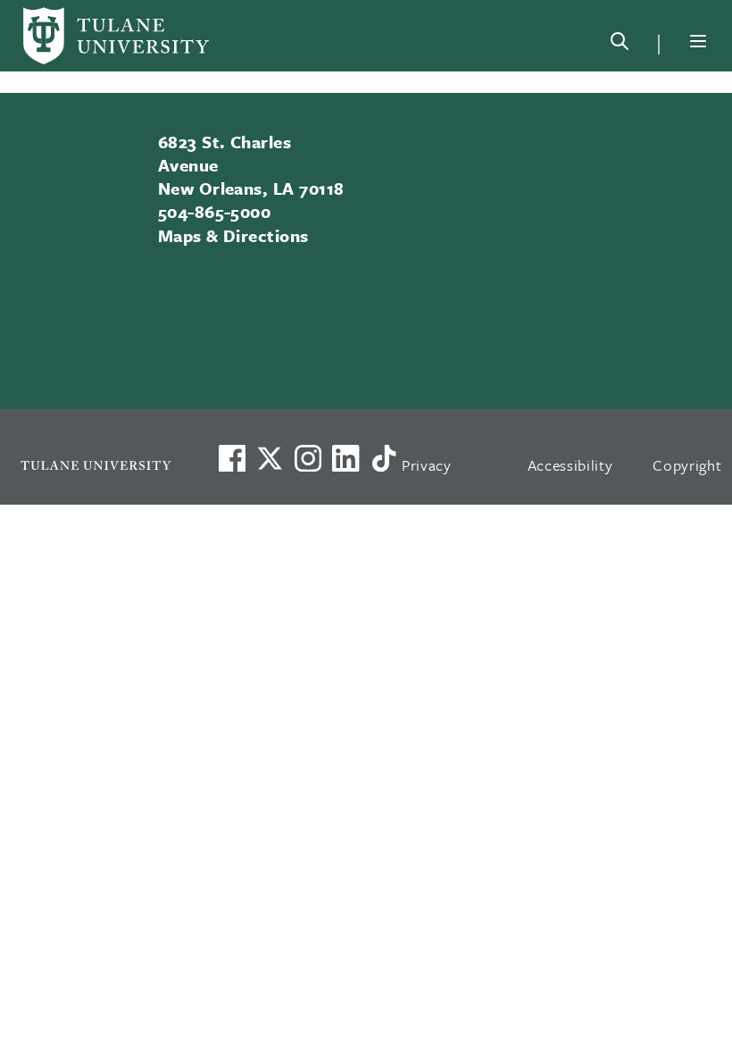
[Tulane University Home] (96, 465)
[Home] (116, 35)
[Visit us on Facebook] (232, 458)
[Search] (619, 44)
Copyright (687, 465)
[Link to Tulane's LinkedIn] (345, 458)
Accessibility (570, 465)
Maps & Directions (233, 235)
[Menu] (698, 41)
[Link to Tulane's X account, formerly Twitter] (269, 458)
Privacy (427, 465)
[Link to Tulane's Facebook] (308, 458)
